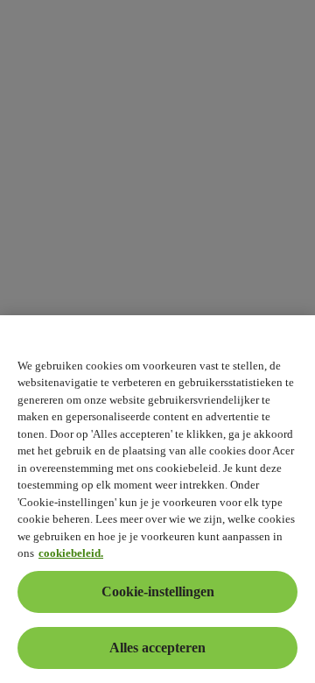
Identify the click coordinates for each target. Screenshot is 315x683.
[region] (157, 499)
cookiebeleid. (70, 553)
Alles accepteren (157, 647)
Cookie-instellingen (158, 591)
